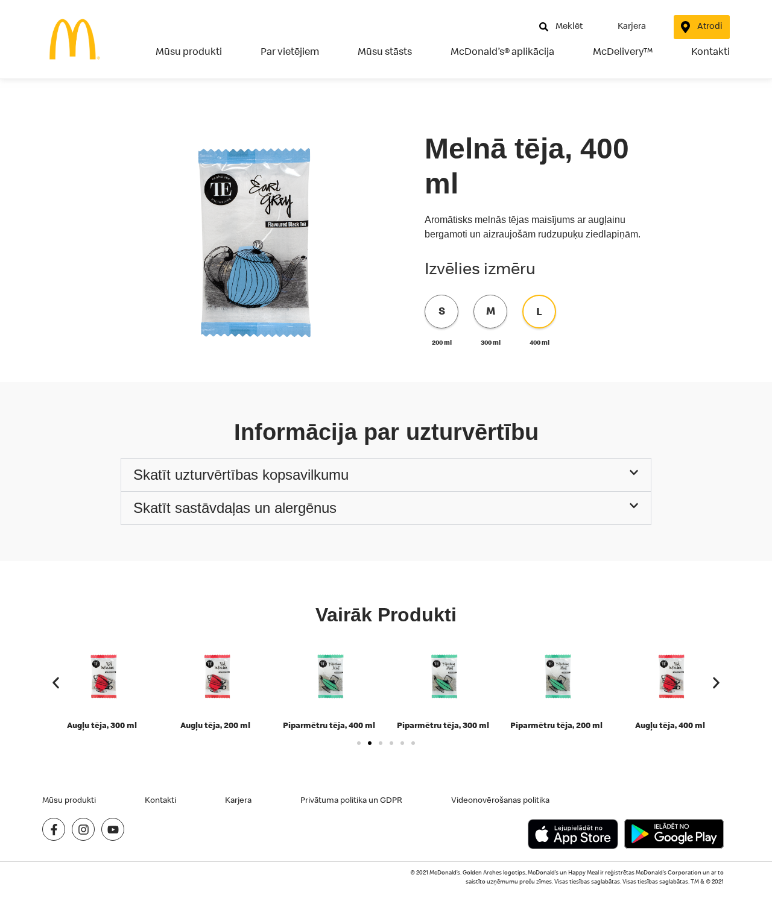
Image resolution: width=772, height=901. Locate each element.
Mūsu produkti (189, 51)
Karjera (238, 799)
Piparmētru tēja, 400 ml (329, 725)
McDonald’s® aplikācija (502, 51)
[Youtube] (112, 829)
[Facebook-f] (53, 829)
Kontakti (710, 51)
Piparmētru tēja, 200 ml (556, 725)
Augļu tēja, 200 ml (215, 725)
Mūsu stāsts (385, 51)
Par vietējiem (290, 51)
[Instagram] (83, 829)
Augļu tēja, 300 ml (102, 725)
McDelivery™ (623, 51)
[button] (386, 475)
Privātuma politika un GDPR (351, 799)
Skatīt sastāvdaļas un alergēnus (235, 508)
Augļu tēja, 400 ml (670, 725)
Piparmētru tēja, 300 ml (443, 725)
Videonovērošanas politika (500, 799)
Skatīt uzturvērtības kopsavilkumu (241, 474)
